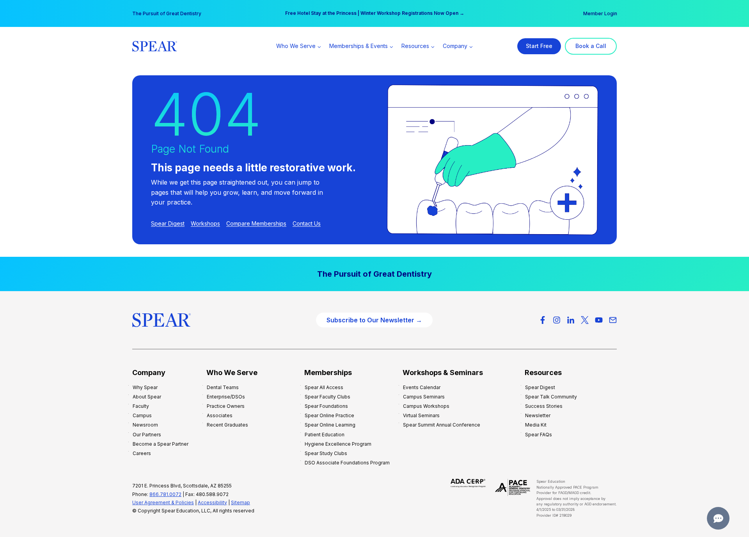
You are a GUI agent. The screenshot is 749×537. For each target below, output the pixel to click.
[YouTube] (599, 320)
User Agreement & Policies (163, 502)
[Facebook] (543, 320)
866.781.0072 (165, 494)
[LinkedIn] (571, 320)
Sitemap (240, 502)
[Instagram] (557, 320)
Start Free (539, 46)
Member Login (600, 13)
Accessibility (212, 502)
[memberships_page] (374, 274)
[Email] (613, 320)
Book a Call (590, 46)
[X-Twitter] (585, 320)
